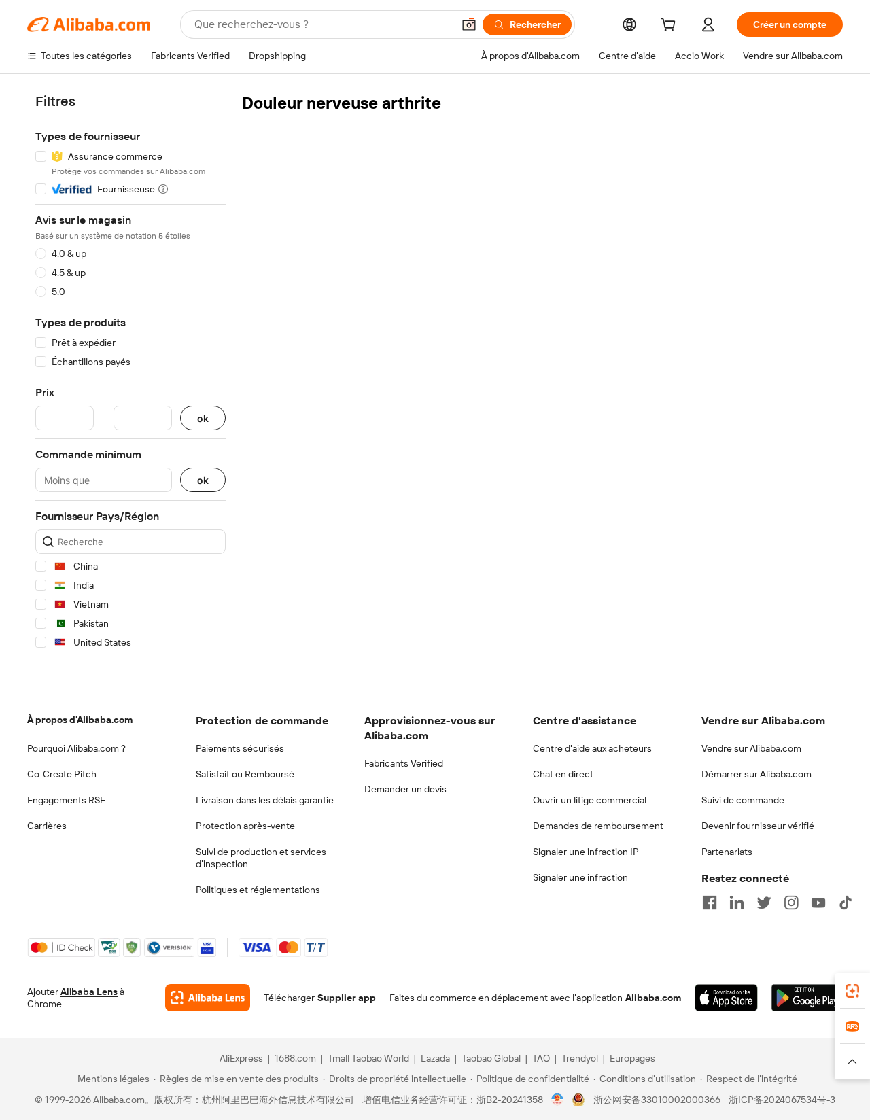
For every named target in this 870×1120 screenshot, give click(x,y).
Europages (632, 1058)
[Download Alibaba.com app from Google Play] (807, 997)
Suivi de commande (742, 799)
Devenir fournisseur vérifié (757, 825)
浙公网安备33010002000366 (656, 1099)
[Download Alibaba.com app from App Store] (726, 997)
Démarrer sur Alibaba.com (756, 774)
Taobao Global (491, 1058)
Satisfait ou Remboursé (245, 774)
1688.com (295, 1058)
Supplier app (346, 997)
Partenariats (726, 851)
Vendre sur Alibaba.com (751, 748)
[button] (469, 24)
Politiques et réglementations (258, 889)
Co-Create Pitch (62, 774)
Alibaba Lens (89, 991)
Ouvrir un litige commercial (589, 799)
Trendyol (579, 1058)
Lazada (435, 1058)
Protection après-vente (245, 825)
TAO (541, 1058)
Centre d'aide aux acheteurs (592, 748)
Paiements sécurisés (240, 748)
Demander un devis (405, 789)
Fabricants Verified (403, 763)
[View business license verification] (557, 1099)
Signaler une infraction (580, 877)
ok (203, 418)
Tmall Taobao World (368, 1058)
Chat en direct (563, 774)
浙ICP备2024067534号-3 (782, 1099)
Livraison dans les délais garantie (265, 799)
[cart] (671, 26)
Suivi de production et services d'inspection (261, 857)
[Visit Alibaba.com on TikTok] (845, 902)
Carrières (47, 825)
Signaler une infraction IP (586, 851)
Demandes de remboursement (598, 825)
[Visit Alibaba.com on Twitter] (764, 902)
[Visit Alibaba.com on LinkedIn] (737, 902)
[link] (852, 991)
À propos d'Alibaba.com (80, 719)
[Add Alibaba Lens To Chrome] (207, 997)
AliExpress (241, 1058)
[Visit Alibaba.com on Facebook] (709, 902)
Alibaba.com (653, 997)
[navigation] (130, 374)
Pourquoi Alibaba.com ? (76, 748)
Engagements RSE (66, 799)
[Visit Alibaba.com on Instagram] (791, 902)
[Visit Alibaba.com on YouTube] (818, 902)
